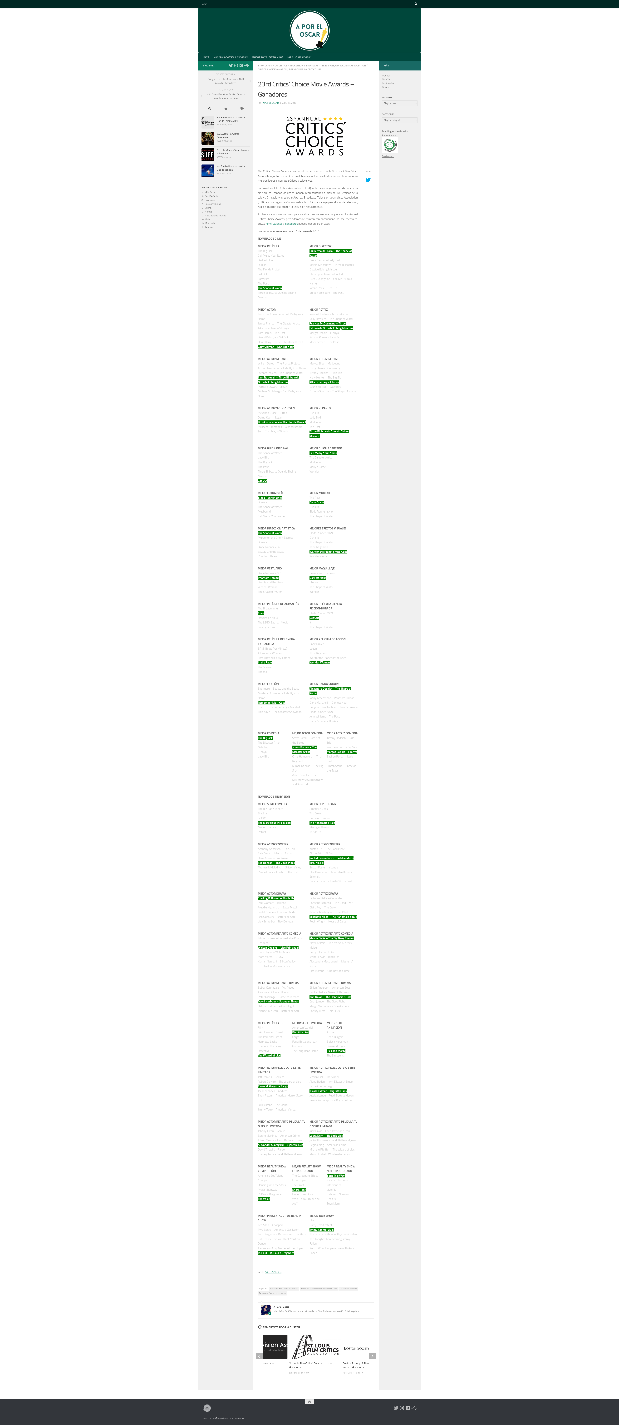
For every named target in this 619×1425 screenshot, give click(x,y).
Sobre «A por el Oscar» (299, 56)
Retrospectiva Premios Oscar (267, 56)
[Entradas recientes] (209, 108)
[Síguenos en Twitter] (231, 65)
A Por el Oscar (271, 103)
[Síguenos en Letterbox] (241, 65)
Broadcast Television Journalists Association (336, 65)
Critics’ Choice (273, 1272)
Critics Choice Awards (272, 69)
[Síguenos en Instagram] (236, 65)
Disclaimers (388, 156)
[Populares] (226, 108)
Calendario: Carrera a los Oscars (231, 56)
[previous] (259, 1356)
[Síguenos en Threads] (246, 65)
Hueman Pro (239, 1418)
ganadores (291, 223)
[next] (372, 1356)
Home (204, 3)
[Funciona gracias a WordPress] (216, 1418)
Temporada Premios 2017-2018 (272, 1293)
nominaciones (273, 223)
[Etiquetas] (242, 108)
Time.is (385, 87)
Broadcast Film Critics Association (280, 65)
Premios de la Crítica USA (305, 69)
